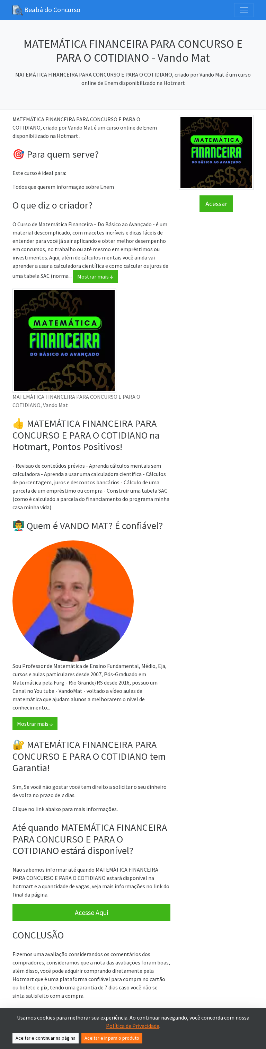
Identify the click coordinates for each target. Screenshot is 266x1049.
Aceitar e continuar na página (46, 1038)
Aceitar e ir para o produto (112, 1038)
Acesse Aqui (91, 912)
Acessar (216, 203)
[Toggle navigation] (244, 10)
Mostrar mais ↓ (95, 276)
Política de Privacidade (132, 1025)
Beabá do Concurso (51, 9)
